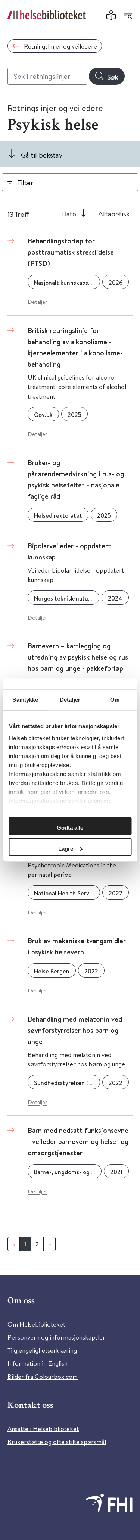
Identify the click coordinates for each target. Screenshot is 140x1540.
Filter (25, 182)
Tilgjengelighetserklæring (42, 1350)
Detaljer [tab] (70, 699)
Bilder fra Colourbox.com (42, 1376)
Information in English (37, 1363)
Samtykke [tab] (25, 699)
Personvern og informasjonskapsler (56, 1337)
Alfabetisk (114, 213)
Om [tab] (114, 699)
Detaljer (37, 301)
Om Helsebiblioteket (36, 1324)
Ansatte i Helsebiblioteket (43, 1428)
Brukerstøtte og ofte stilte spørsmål (56, 1441)
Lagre (65, 848)
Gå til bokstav (41, 154)
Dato (68, 213)
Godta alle (70, 827)
